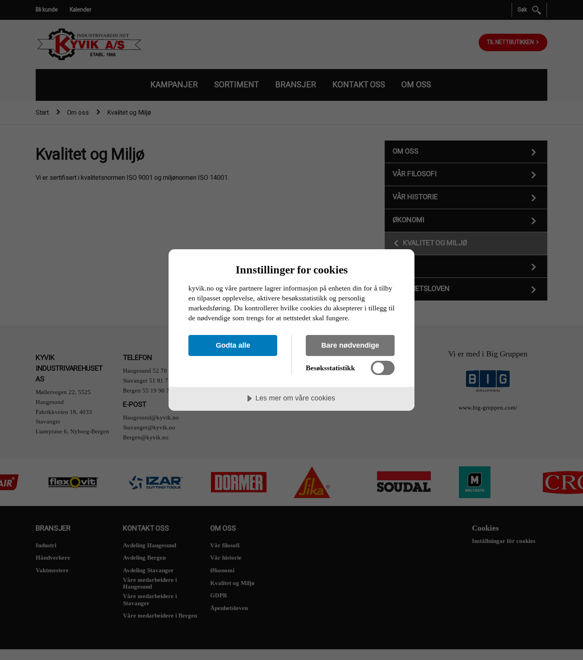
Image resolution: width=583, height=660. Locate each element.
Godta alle (233, 345)
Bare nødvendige (350, 345)
